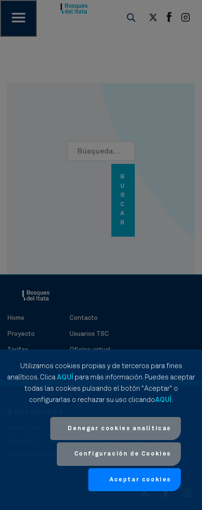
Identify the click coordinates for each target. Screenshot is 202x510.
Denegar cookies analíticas (119, 428)
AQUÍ (65, 377)
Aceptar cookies (140, 480)
